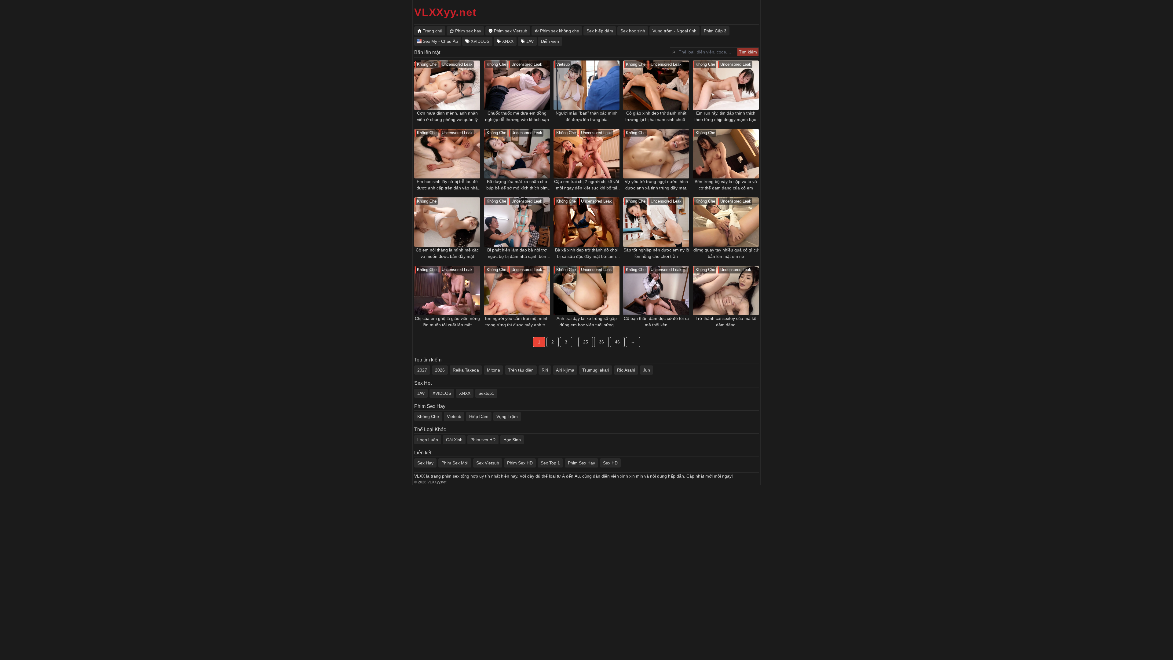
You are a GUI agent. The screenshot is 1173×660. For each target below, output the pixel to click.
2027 (422, 370)
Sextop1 (486, 393)
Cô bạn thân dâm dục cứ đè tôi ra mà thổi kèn (656, 321)
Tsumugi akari (595, 370)
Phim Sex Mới (454, 462)
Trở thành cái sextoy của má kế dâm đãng (726, 321)
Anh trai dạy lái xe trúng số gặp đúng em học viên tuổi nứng (587, 321)
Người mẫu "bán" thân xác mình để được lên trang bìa (587, 116)
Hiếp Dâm (478, 416)
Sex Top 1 (550, 462)
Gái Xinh (454, 439)
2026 (440, 370)
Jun (646, 370)
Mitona (493, 370)
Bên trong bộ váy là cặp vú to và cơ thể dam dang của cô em (726, 184)
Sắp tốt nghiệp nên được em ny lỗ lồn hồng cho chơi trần (656, 253)
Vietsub (454, 416)
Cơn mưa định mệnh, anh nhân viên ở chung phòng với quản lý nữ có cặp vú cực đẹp (447, 117)
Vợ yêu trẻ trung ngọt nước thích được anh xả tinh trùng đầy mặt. (656, 184)
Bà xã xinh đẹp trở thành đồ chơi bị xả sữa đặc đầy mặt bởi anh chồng (586, 254)
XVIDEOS (442, 393)
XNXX (464, 393)
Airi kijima (565, 370)
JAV (421, 393)
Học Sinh (512, 439)
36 (601, 341)
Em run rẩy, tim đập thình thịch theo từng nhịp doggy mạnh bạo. (726, 116)
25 (585, 341)
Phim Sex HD (520, 462)
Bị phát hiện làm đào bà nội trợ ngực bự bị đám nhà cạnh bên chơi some (517, 254)
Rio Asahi (626, 370)
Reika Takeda (466, 370)
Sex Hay (425, 462)
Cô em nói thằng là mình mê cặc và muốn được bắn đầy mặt (447, 253)
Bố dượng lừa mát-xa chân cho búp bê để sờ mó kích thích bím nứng (517, 185)
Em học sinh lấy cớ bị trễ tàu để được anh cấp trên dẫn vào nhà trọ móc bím (447, 185)
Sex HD (610, 462)
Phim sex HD (482, 439)
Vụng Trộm (507, 416)
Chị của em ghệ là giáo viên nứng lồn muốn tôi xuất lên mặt (447, 321)
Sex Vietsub (487, 462)
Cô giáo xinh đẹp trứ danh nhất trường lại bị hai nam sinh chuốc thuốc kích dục (656, 117)
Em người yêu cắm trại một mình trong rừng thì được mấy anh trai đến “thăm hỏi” (517, 322)
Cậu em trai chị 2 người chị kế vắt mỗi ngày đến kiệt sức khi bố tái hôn (586, 185)
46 (617, 341)
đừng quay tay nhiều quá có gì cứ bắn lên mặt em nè (725, 253)
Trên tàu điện (521, 370)
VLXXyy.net (445, 12)
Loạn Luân (427, 439)
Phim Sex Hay (581, 462)
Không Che (428, 416)
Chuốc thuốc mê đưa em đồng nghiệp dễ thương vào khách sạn (517, 116)
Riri (545, 370)
